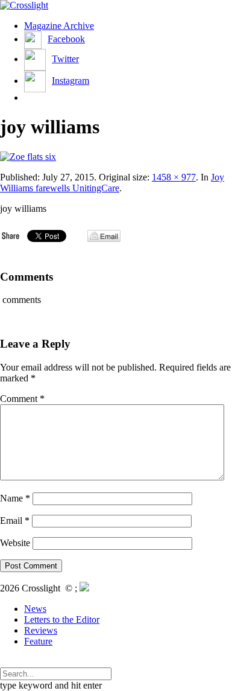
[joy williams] (28, 156)
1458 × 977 (174, 177)
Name (15, 498)
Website (15, 543)
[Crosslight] (24, 5)
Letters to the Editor (61, 619)
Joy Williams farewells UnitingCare (112, 182)
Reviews (40, 630)
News (35, 608)
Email (15, 520)
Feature (38, 641)
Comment (22, 398)
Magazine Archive (59, 26)
